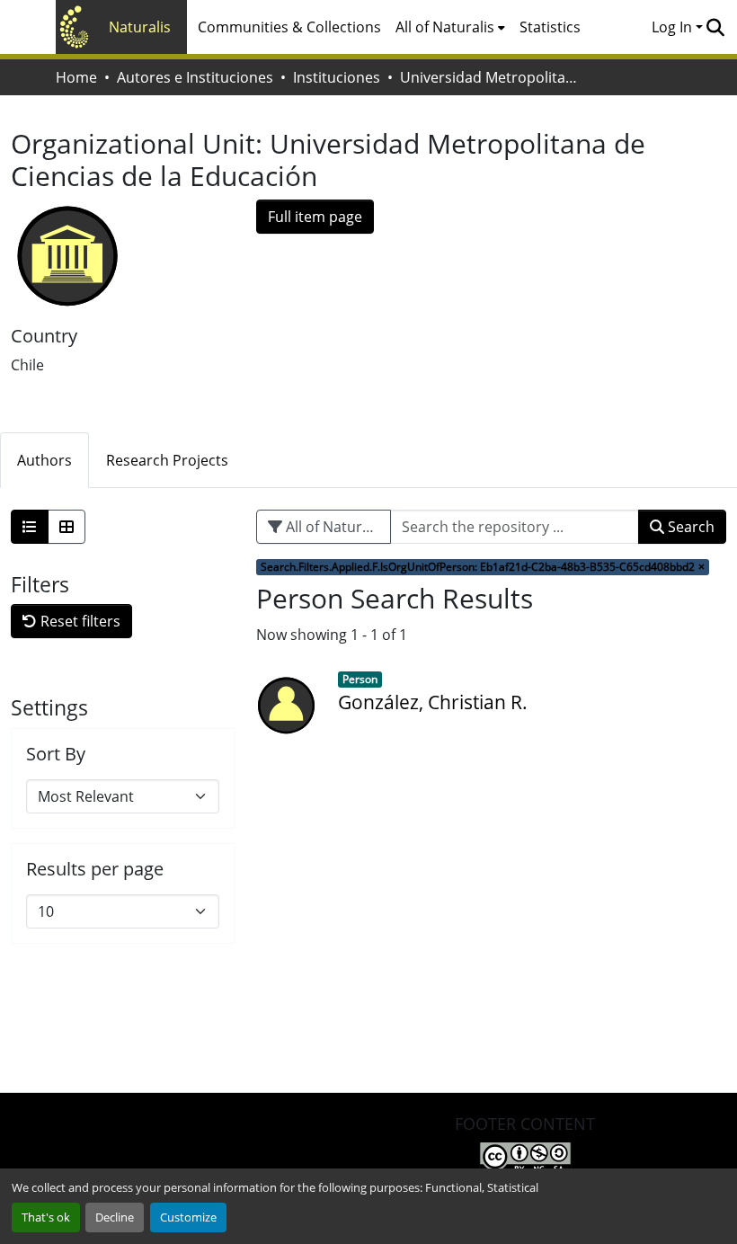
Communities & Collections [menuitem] (289, 27)
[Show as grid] (66, 527)
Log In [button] (674, 27)
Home (76, 77)
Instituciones (336, 77)
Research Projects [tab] (167, 460)
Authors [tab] (44, 460)
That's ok (46, 1217)
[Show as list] (30, 527)
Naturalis (140, 27)
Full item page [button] (315, 217)
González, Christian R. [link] (433, 702)
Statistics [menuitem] (550, 27)
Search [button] (689, 527)
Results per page (95, 869)
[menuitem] (450, 27)
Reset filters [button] (78, 621)
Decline (114, 1217)
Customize (188, 1217)
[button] (715, 27)
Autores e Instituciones (195, 77)
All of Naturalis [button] (444, 27)
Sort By (55, 754)
